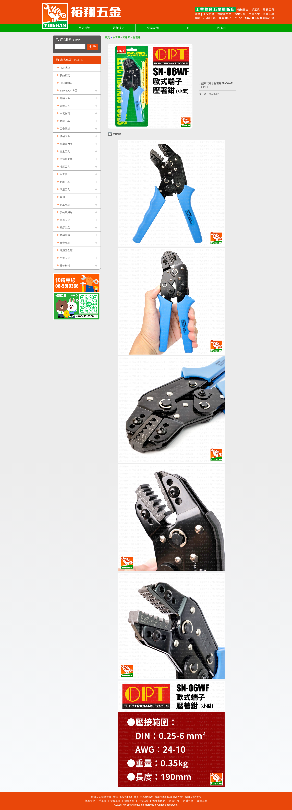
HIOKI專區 (66, 83)
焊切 (62, 197)
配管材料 (65, 265)
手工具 (63, 174)
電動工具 (65, 105)
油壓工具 (65, 166)
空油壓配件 (66, 159)
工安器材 (65, 128)
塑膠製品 (65, 227)
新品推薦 (65, 75)
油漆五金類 (66, 250)
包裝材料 (65, 235)
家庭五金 (65, 219)
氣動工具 (65, 121)
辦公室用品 (66, 212)
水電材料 (65, 113)
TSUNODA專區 (68, 90)
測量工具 (65, 151)
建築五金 (65, 98)
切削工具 (65, 181)
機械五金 (65, 136)
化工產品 (65, 204)
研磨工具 (65, 189)
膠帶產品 (65, 242)
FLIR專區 (65, 67)
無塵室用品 (66, 143)
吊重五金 (65, 258)
